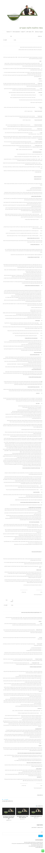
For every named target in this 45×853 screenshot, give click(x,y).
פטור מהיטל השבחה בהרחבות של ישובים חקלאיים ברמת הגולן (33, 842)
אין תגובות (8, 31)
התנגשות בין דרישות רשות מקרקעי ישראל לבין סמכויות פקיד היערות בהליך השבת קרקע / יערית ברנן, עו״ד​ (27, 843)
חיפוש (42, 832)
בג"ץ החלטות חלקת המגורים (36, 816)
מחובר (39, 827)
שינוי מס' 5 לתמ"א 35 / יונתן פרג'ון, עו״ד (37, 844)
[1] (41, 381)
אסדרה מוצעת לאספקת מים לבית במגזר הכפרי (22, 817)
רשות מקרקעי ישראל (16, 31)
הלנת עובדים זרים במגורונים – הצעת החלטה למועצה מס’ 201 (8, 817)
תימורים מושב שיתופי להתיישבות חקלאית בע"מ (36, 846)
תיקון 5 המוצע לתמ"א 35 (39, 847)
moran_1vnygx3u (39, 31)
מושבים (22, 31)
